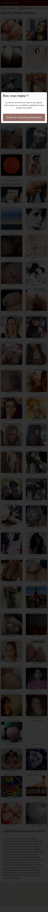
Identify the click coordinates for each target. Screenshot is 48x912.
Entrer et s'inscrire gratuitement (24, 117)
